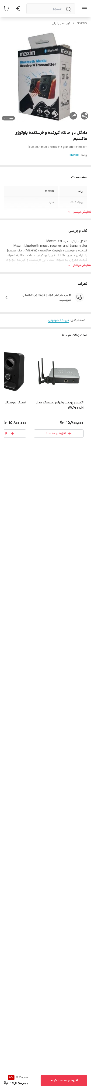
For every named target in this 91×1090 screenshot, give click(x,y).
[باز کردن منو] (83, 8)
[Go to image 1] (11, 118)
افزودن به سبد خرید (64, 1080)
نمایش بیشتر (82, 212)
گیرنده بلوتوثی (61, 23)
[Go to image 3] (4, 118)
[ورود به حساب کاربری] (19, 9)
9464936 (82, 23)
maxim (74, 155)
